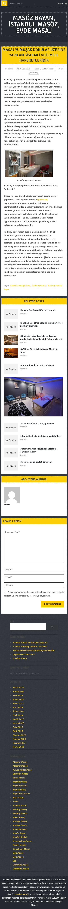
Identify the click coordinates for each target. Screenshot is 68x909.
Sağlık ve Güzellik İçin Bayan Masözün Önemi (39, 351)
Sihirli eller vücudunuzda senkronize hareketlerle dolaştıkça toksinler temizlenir (41, 337)
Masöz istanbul (20, 837)
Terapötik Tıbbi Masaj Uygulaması (37, 423)
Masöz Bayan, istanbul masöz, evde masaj (34, 24)
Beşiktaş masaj (20, 781)
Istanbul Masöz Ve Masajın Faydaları (30, 642)
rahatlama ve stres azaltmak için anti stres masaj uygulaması (41, 324)
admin (10, 69)
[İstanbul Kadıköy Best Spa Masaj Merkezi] (12, 440)
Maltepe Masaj (20, 821)
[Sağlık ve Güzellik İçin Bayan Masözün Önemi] (12, 353)
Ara (12, 621)
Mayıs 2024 (18, 699)
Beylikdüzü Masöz (21, 793)
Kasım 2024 (18, 691)
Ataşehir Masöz (20, 766)
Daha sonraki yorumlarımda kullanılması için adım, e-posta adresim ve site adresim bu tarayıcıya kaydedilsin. (34, 594)
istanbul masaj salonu (20, 285)
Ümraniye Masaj (20, 864)
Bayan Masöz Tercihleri (24, 654)
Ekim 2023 (18, 727)
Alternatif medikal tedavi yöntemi (37, 365)
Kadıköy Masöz (20, 813)
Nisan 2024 (18, 703)
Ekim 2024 (18, 695)
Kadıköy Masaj (47, 69)
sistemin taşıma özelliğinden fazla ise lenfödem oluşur (39, 450)
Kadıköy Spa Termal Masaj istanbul (37, 310)
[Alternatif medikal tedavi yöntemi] (12, 369)
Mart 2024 (18, 707)
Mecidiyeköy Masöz (22, 841)
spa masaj (42, 199)
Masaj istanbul (20, 829)
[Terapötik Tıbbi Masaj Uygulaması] (12, 427)
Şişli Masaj (18, 853)
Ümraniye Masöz (21, 868)
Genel (37, 69)
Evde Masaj (18, 797)
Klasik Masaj (19, 817)
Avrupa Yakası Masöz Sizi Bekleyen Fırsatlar (34, 650)
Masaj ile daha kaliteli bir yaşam (36, 462)
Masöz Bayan (19, 833)
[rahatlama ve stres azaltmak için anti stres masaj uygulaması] (12, 326)
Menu (60, 4)
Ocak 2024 (18, 715)
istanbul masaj (19, 805)
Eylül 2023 (18, 731)
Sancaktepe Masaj (21, 849)
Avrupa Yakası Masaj (22, 769)
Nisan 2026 (18, 687)
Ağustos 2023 (19, 735)
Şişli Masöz (18, 857)
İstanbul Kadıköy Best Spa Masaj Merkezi (40, 436)
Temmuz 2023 (19, 739)
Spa (14, 860)
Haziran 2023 (19, 743)
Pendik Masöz (19, 845)
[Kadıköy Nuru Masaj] (34, 396)
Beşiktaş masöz (20, 785)
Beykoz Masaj (19, 789)
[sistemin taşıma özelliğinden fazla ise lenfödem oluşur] (12, 452)
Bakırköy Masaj (20, 773)
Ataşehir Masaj (20, 762)
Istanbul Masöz (20, 658)
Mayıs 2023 (18, 747)
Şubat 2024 (18, 711)
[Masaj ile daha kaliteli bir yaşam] (12, 466)
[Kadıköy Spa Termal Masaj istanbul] (12, 314)
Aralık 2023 (18, 719)
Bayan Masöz (19, 777)
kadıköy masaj (39, 285)
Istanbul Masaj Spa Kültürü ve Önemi (30, 646)
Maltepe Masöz (20, 825)
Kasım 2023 (18, 723)
